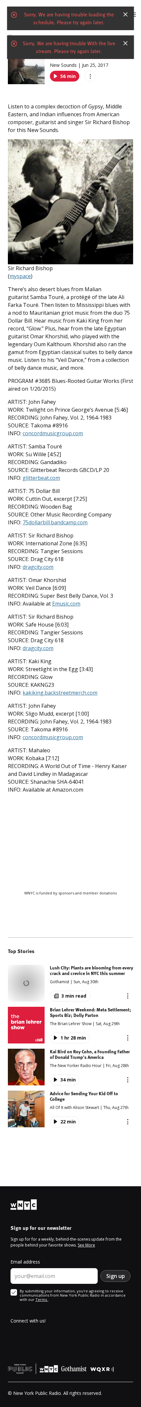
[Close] (125, 14)
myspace (20, 276)
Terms (41, 1299)
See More (86, 1245)
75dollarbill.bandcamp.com (55, 522)
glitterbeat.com (41, 477)
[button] (70, 983)
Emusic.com (66, 603)
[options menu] (90, 76)
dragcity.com (38, 567)
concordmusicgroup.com (53, 433)
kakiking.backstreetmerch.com (60, 692)
